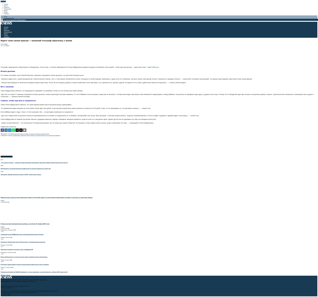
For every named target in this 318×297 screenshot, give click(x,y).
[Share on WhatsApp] (13, 130)
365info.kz (155, 67)
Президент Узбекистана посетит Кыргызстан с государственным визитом (23, 242)
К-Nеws (6, 44)
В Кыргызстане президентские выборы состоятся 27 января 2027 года (25, 224)
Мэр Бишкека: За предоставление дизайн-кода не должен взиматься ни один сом (26, 168)
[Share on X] (17, 130)
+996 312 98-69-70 (5, 284)
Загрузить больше (5, 275)
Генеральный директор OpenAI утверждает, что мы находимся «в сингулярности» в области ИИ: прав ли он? (34, 272)
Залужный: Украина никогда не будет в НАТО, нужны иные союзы (21, 174)
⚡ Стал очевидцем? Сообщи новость (15, 20)
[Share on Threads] (21, 130)
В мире (6, 12)
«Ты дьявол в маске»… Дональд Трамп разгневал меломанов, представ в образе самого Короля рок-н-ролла (34, 163)
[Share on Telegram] (9, 130)
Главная (6, 4)
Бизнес (6, 10)
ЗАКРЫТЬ (3, 1)
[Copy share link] (24, 130)
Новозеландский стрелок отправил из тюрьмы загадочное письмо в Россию (30, 134)
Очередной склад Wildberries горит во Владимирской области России (22, 234)
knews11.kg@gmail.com (24, 284)
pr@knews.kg (28, 287)
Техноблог (6, 13)
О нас (5, 16)
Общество (6, 7)
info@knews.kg (14, 284)
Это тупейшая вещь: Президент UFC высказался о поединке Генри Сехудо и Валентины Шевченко (35, 135)
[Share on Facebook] (2, 130)
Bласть (6, 5)
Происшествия (7, 9)
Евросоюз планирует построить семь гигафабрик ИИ (17, 249)
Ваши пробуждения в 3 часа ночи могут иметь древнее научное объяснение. (24, 257)
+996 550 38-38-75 (19, 287)
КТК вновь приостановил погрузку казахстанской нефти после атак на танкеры (25, 264)
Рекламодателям (9, 18)
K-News (2, 200)
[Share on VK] (6, 130)
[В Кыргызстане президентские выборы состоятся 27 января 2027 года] (15, 221)
